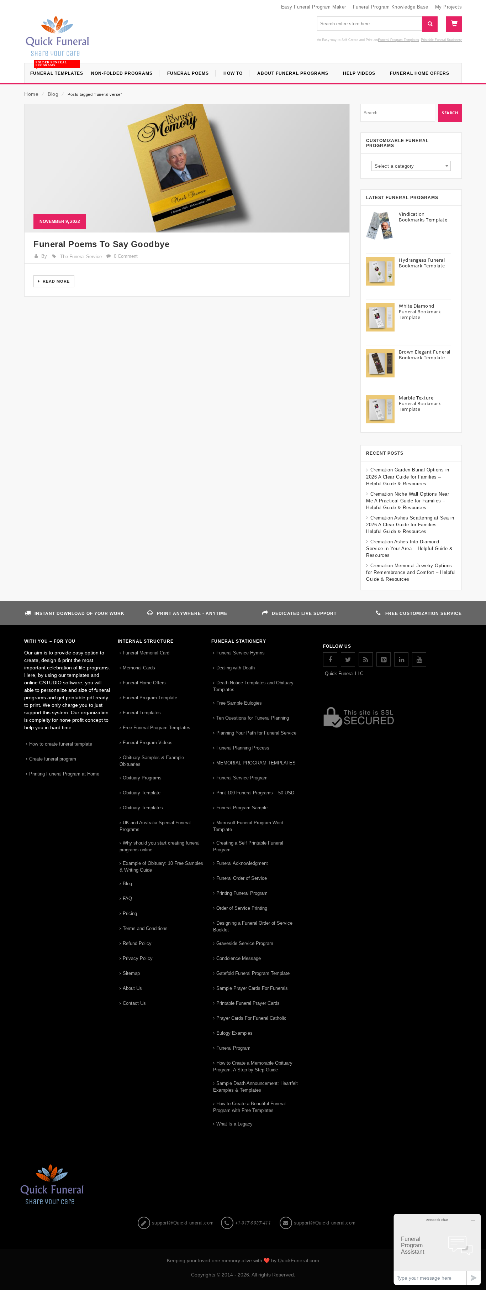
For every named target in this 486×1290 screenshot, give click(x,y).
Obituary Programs (142, 777)
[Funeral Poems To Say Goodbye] (187, 168)
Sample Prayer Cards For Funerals (252, 988)
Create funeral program (52, 759)
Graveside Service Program (244, 943)
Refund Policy (137, 943)
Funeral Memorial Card (146, 653)
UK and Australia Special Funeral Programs (155, 826)
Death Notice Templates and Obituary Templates (253, 686)
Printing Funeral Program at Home (64, 774)
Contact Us (134, 1003)
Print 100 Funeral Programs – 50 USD (255, 792)
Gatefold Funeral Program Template (253, 973)
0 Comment (126, 256)
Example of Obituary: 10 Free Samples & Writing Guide (161, 867)
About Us (132, 988)
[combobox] (411, 166)
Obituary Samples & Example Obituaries (152, 761)
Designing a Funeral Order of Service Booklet (252, 926)
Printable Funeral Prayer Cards (248, 1003)
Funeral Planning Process (242, 748)
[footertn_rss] (366, 659)
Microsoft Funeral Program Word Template (248, 826)
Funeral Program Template (150, 697)
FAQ (127, 898)
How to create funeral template (60, 744)
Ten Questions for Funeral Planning (252, 718)
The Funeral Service (81, 256)
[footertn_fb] (330, 659)
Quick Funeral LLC (344, 673)
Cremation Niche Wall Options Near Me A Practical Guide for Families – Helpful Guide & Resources (407, 500)
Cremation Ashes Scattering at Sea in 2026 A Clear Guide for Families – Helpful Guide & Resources (410, 524)
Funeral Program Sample (242, 807)
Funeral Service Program (242, 777)
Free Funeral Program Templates (156, 727)
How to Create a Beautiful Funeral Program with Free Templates (249, 1107)
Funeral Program (233, 1048)
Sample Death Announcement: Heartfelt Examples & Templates (255, 1087)
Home (31, 94)
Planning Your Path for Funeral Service (256, 733)
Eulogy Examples (234, 1033)
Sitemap (131, 973)
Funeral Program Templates (398, 40)
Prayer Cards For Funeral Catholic (251, 1018)
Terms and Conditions (145, 928)
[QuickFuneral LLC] (57, 39)
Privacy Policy (138, 958)
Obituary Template (141, 792)
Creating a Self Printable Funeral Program (248, 846)
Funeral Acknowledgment (242, 863)
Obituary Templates (143, 807)
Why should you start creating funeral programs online (160, 846)
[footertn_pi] (383, 659)
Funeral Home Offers (144, 682)
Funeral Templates (142, 712)
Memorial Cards (139, 667)
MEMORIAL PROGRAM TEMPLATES (256, 763)
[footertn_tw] (348, 659)
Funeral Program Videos (148, 742)
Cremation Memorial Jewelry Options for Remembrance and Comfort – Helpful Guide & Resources (411, 572)
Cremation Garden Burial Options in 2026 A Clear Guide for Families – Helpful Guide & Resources (407, 476)
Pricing (130, 913)
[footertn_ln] (401, 659)
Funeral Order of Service (241, 878)
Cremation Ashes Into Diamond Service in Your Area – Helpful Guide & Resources (409, 548)
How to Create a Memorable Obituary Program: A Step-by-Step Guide (252, 1066)
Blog (53, 94)
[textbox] (411, 166)
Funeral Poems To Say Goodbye (101, 244)
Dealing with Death (235, 667)
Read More (55, 281)
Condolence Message (238, 958)
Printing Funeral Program (242, 893)
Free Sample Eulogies (239, 703)
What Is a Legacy (234, 1124)
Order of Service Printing (241, 908)
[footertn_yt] (419, 659)
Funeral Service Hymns (240, 653)
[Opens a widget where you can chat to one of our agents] (437, 1249)
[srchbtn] (430, 24)
